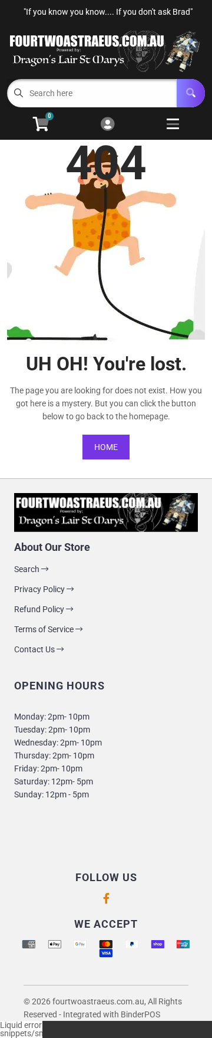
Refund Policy (40, 609)
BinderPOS (140, 1014)
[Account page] (107, 125)
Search (27, 569)
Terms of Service (44, 629)
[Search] (191, 93)
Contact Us (35, 649)
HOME (106, 447)
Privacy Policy (40, 589)
